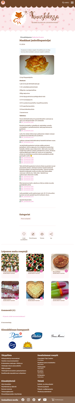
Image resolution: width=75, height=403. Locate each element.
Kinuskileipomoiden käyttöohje (11, 394)
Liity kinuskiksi (6, 384)
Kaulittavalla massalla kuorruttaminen (13, 373)
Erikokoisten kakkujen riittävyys (12, 363)
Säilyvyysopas (6, 368)
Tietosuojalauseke (7, 391)
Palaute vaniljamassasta (45, 389)
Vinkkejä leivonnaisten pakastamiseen (13, 370)
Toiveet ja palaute (43, 386)
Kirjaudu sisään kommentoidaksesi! (14, 316)
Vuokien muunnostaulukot (9, 361)
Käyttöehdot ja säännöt (8, 386)
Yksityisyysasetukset (44, 391)
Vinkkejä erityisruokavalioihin (11, 366)
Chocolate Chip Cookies (45, 358)
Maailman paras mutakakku (46, 362)
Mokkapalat (41, 367)
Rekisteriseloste (6, 389)
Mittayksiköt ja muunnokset (10, 358)
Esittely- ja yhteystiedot (45, 384)
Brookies (40, 371)
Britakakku (41, 375)
